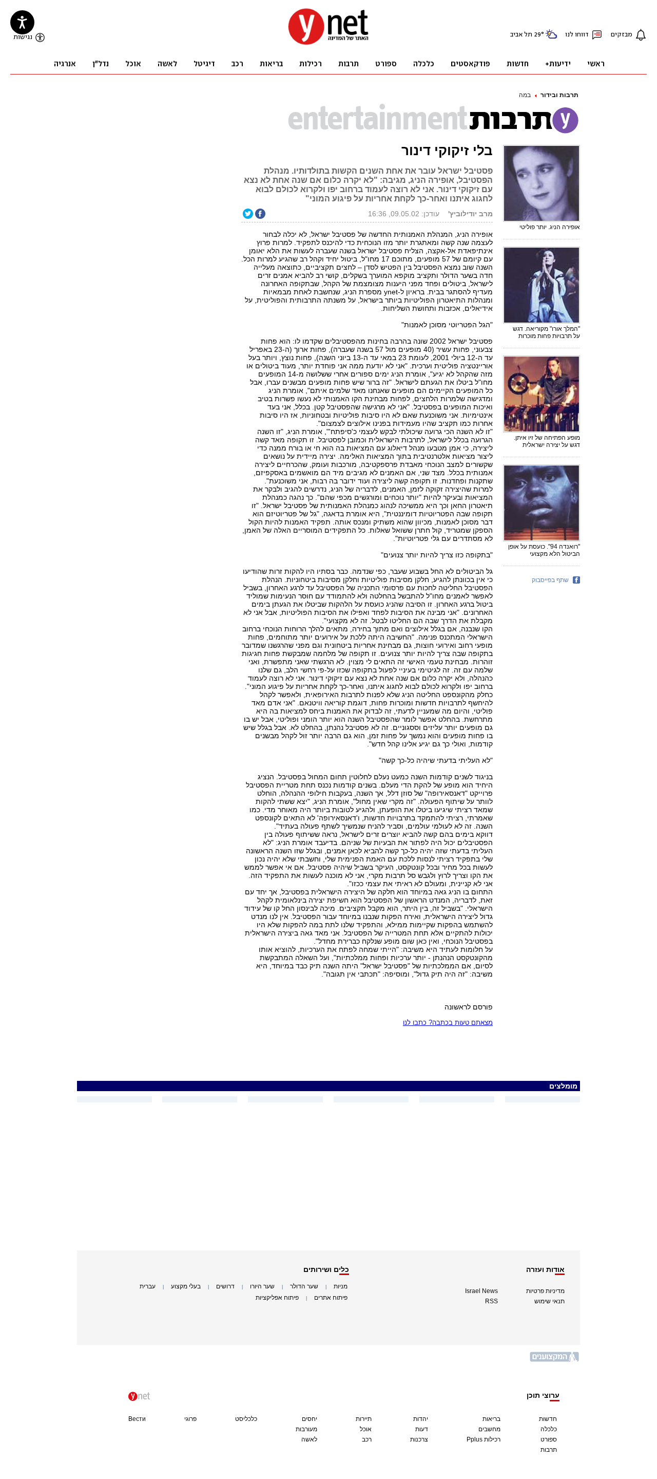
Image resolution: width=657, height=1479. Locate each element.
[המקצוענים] (555, 1361)
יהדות (420, 1418)
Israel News (481, 1291)
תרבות (548, 1449)
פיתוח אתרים (330, 1297)
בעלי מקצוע (186, 1286)
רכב (367, 1439)
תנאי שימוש (549, 1301)
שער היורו (262, 1286)
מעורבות (306, 1429)
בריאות (491, 1418)
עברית (148, 1286)
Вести (137, 1418)
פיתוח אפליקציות (277, 1297)
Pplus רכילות (483, 1439)
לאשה (309, 1439)
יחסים (309, 1418)
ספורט (548, 1439)
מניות (340, 1286)
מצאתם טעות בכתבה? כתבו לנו (448, 1022)
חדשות (548, 1418)
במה (525, 95)
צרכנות (419, 1439)
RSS (491, 1301)
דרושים (225, 1286)
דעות (421, 1429)
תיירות (364, 1418)
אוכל (366, 1429)
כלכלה (548, 1429)
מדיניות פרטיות (545, 1291)
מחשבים (489, 1429)
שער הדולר (304, 1286)
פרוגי (190, 1418)
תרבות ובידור (559, 95)
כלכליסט (246, 1418)
